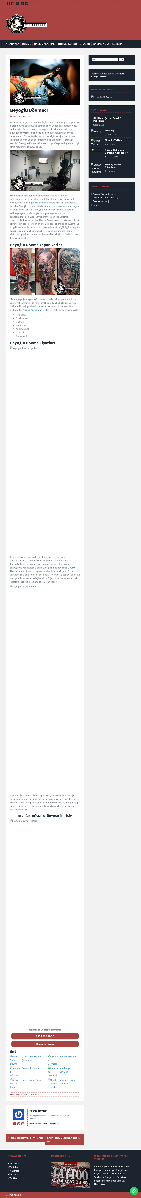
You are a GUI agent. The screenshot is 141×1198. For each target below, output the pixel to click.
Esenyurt (98, 1170)
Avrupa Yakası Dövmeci (20, 1094)
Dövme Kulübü (13, 1194)
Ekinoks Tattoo (113, 140)
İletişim (117, 44)
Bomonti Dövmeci (31, 1068)
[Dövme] (26, 23)
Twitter (13, 1178)
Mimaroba (111, 1180)
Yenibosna (99, 1177)
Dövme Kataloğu (101, 201)
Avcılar (97, 1166)
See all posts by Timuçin (43, 1123)
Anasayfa (12, 44)
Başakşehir (99, 1180)
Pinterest (14, 1170)
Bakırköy (121, 1177)
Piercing (109, 130)
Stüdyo (85, 44)
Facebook (14, 1163)
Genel (96, 204)
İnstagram (14, 1174)
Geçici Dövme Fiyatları (26, 1138)
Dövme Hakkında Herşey (105, 197)
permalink (35, 1094)
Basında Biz (101, 44)
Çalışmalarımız (44, 44)
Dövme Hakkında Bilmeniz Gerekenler (116, 151)
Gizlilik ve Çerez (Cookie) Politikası (107, 119)
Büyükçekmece (121, 1166)
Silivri (113, 1173)
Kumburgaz (110, 1170)
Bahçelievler (122, 1170)
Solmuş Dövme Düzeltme (113, 166)
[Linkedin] (22, 1124)
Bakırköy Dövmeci (68, 1056)
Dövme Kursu (67, 44)
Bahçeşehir (110, 1177)
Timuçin (27, 116)
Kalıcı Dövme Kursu (32, 1079)
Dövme (26, 44)
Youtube (13, 1167)
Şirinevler (121, 1173)
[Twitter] (18, 1124)
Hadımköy (99, 1184)
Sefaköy (121, 1180)
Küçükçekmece (102, 1173)
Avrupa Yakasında (32, 309)
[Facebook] (14, 1124)
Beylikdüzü (106, 1166)
